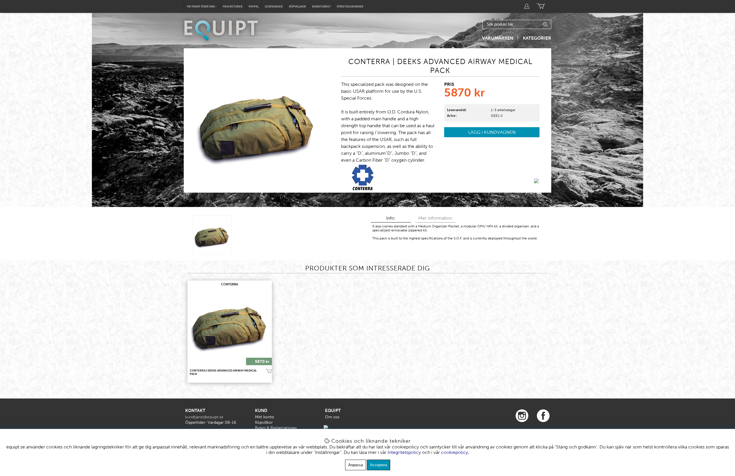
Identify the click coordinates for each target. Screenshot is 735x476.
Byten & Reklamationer (276, 427)
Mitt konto (264, 417)
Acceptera (378, 465)
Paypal (254, 6)
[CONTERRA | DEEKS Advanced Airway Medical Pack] (212, 234)
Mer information (435, 218)
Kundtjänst (321, 6)
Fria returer (233, 6)
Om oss (332, 417)
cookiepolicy (454, 452)
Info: (391, 218)
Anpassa (355, 465)
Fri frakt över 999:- (202, 6)
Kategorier (537, 38)
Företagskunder (350, 6)
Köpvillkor (297, 6)
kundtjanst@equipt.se (204, 417)
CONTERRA (229, 284)
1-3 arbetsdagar (503, 110)
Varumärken (497, 38)
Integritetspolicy (404, 452)
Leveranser (274, 6)
